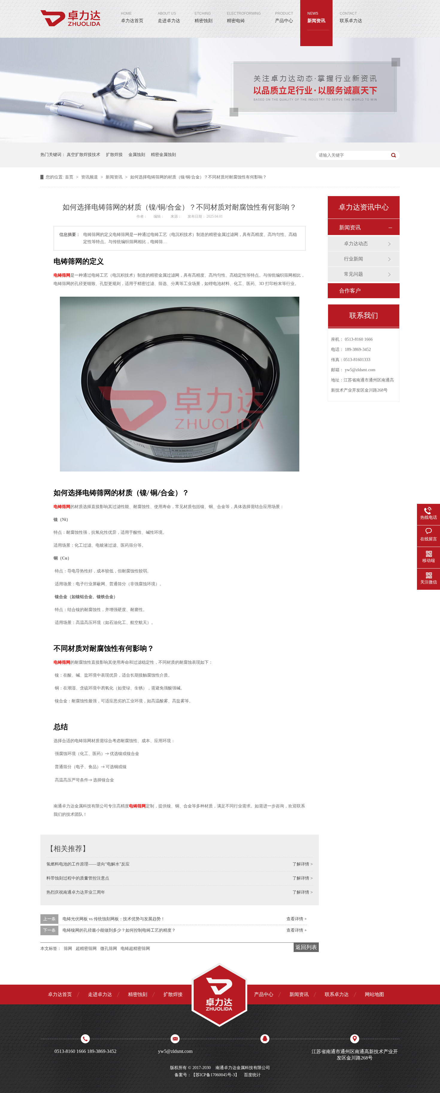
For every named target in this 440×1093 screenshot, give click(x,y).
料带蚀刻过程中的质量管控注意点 (77, 878)
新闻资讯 (316, 17)
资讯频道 (90, 177)
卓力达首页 (132, 17)
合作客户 (350, 291)
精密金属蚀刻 (163, 154)
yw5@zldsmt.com (360, 370)
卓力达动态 (356, 243)
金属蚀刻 (136, 154)
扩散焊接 (114, 154)
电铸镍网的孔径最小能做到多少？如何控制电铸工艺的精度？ (119, 930)
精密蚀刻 (204, 17)
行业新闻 (353, 258)
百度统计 (252, 1075)
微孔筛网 (108, 948)
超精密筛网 (86, 948)
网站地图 (374, 994)
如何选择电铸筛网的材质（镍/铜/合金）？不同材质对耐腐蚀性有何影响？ (198, 177)
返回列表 (306, 947)
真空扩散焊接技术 (83, 154)
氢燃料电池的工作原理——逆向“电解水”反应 (88, 864)
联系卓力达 (351, 17)
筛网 (68, 948)
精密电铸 (244, 17)
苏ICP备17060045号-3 (215, 1075)
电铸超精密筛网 (135, 948)
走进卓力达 (169, 17)
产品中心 (284, 17)
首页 (70, 177)
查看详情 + (296, 919)
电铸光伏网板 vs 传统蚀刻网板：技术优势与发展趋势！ (114, 919)
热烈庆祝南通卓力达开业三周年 (75, 892)
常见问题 (353, 274)
